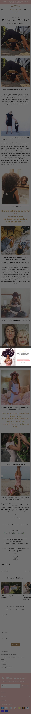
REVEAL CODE (23, 360)
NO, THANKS (23, 362)
